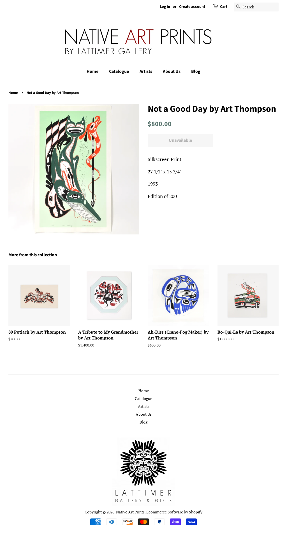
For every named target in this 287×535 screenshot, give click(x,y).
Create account (192, 7)
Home (92, 71)
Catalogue (119, 71)
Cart (223, 7)
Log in (165, 7)
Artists (146, 71)
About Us (171, 71)
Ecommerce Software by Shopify (174, 512)
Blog (195, 71)
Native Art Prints (130, 512)
